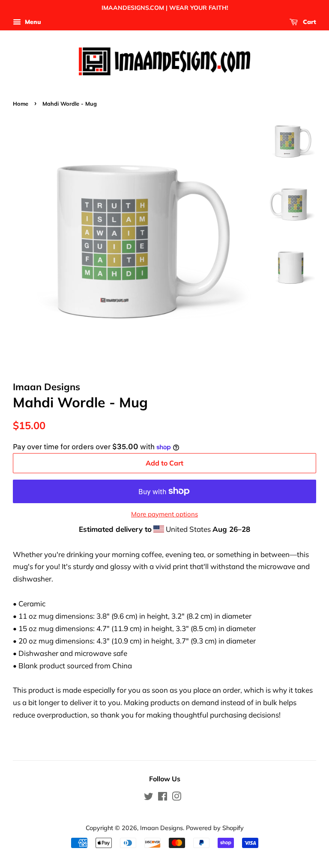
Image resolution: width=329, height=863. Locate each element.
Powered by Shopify (215, 828)
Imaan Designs (161, 828)
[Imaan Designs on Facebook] (162, 798)
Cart (308, 22)
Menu (32, 22)
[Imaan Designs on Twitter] (148, 798)
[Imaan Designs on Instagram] (176, 798)
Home (20, 103)
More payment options (164, 514)
